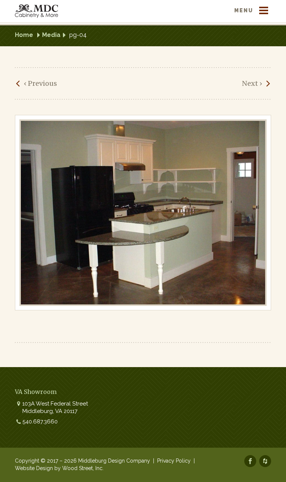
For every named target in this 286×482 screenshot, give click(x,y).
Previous (40, 83)
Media (51, 34)
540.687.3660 (40, 421)
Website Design (34, 468)
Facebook (250, 461)
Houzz (265, 461)
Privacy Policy (174, 461)
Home (24, 34)
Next (252, 83)
